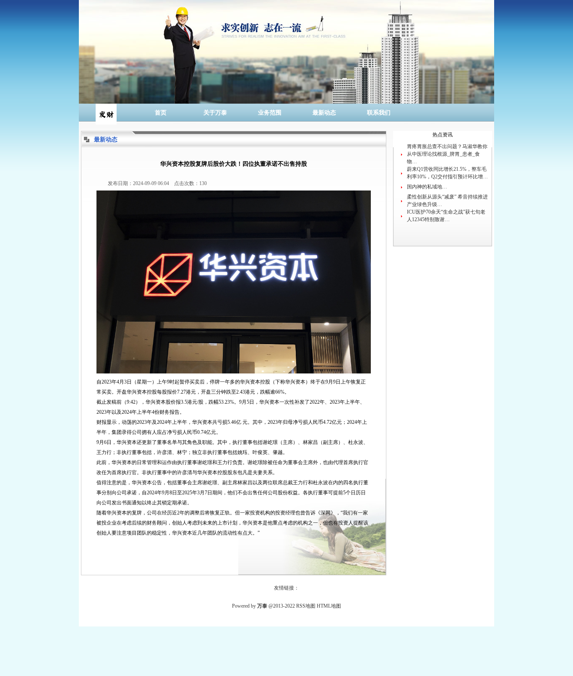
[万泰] (106, 113)
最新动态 (324, 113)
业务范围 (269, 113)
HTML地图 (329, 606)
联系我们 (379, 113)
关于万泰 (215, 113)
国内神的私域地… (427, 187)
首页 (161, 113)
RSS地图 (305, 606)
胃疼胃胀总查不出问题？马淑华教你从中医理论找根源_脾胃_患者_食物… (447, 154)
